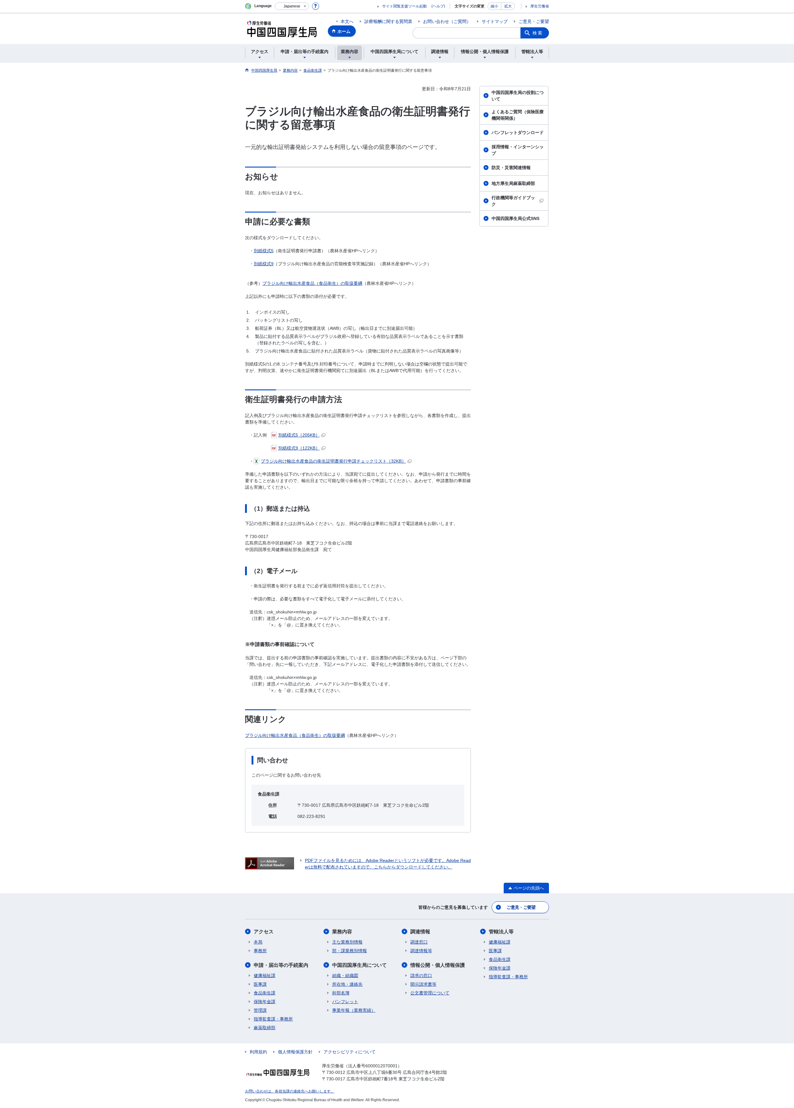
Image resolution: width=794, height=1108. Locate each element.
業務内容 (342, 931)
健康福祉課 (264, 975)
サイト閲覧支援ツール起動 (404, 6)
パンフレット (345, 1001)
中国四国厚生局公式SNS (515, 218)
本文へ (347, 21)
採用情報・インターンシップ (518, 150)
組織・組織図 (345, 975)
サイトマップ (495, 21)
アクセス (264, 931)
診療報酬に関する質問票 (388, 21)
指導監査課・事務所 (273, 1018)
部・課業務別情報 (349, 950)
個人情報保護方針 (295, 1051)
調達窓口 (419, 942)
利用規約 (258, 1051)
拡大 (508, 6)
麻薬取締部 (264, 1027)
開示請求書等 (423, 984)
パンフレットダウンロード (518, 132)
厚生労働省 (539, 6)
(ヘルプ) (438, 6)
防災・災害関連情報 (511, 167)
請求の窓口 (421, 975)
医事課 (260, 984)
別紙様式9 (264, 263)
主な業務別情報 (347, 942)
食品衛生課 (264, 992)
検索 (538, 32)
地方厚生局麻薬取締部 (513, 183)
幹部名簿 (341, 992)
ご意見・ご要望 (534, 21)
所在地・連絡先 (347, 984)
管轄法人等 (501, 931)
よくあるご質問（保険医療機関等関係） (518, 115)
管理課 (260, 1010)
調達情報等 (421, 950)
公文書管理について (429, 992)
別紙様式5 (264, 250)
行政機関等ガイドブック (513, 201)
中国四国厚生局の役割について (518, 95)
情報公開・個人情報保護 (437, 965)
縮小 (494, 6)
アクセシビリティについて (349, 1051)
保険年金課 (264, 1001)
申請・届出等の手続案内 (281, 965)
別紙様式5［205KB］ (299, 435)
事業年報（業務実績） (354, 1010)
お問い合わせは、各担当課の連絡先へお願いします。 (289, 1091)
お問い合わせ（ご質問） (447, 21)
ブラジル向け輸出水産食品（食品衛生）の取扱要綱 (312, 283)
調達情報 (420, 931)
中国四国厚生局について (359, 965)
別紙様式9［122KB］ (299, 448)
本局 (258, 942)
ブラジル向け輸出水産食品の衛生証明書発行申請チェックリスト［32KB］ (333, 461)
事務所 (260, 950)
